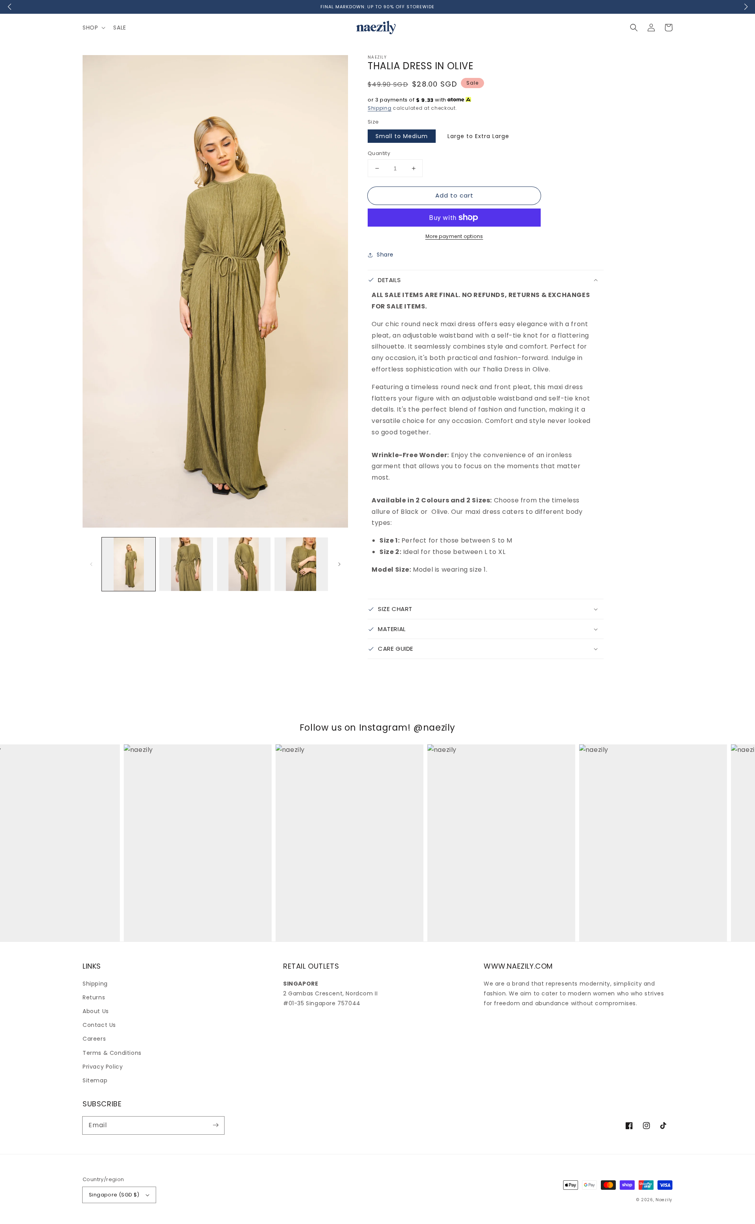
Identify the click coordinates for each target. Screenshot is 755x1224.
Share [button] (385, 254)
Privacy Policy (103, 1067)
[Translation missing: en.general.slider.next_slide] (339, 564)
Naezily (664, 1200)
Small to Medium (402, 136)
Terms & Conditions (112, 1053)
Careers (94, 1039)
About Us (96, 1011)
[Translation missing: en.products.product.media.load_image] (128, 564)
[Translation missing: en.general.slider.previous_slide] (91, 564)
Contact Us (99, 1025)
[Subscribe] (215, 1125)
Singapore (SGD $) (114, 1194)
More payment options (454, 236)
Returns (94, 997)
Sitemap (95, 1080)
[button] (634, 27)
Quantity (379, 153)
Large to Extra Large (478, 136)
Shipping (380, 108)
